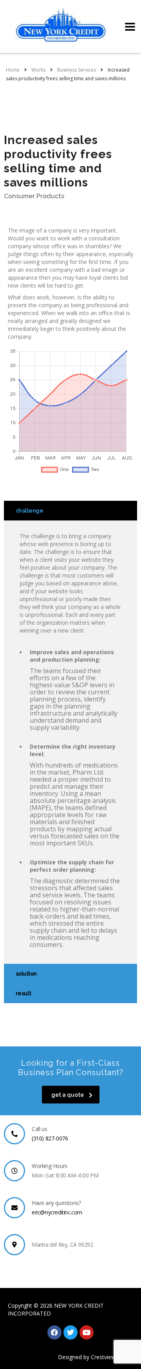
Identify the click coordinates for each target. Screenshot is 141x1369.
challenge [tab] (29, 510)
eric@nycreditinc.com (57, 1212)
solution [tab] (26, 973)
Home (13, 69)
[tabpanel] (70, 742)
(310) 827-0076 (50, 1138)
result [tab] (23, 993)
